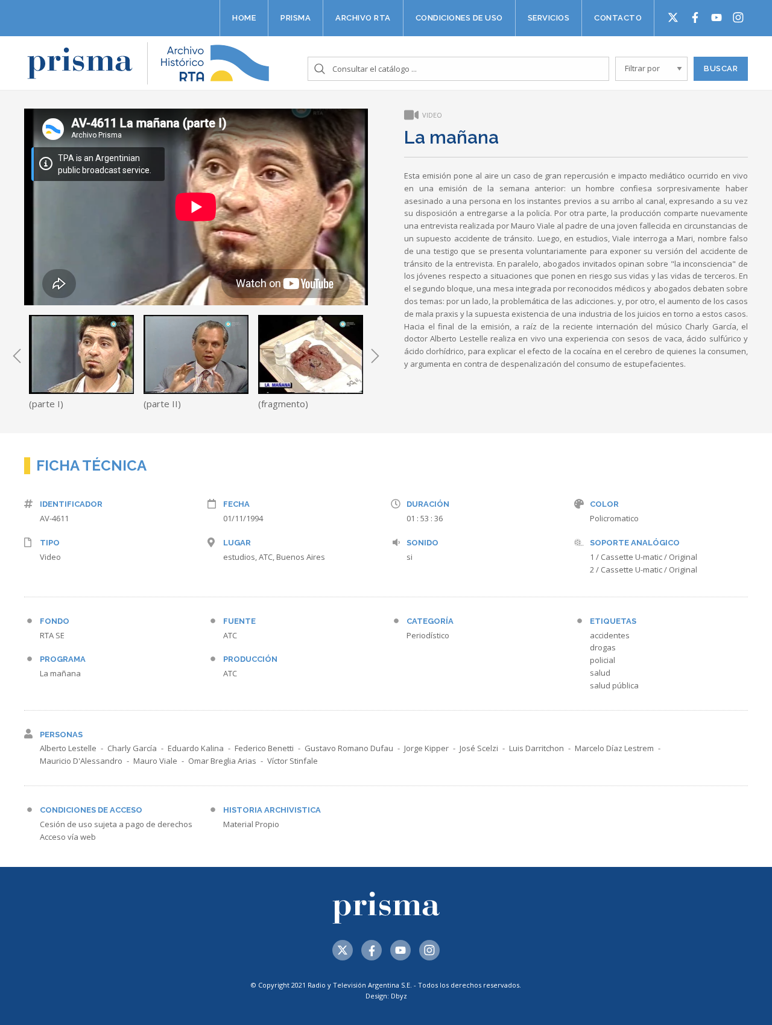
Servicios (549, 17)
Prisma (295, 17)
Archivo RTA (363, 17)
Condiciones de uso (459, 17)
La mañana (60, 673)
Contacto (618, 17)
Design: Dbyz (386, 995)
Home (244, 17)
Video (50, 556)
